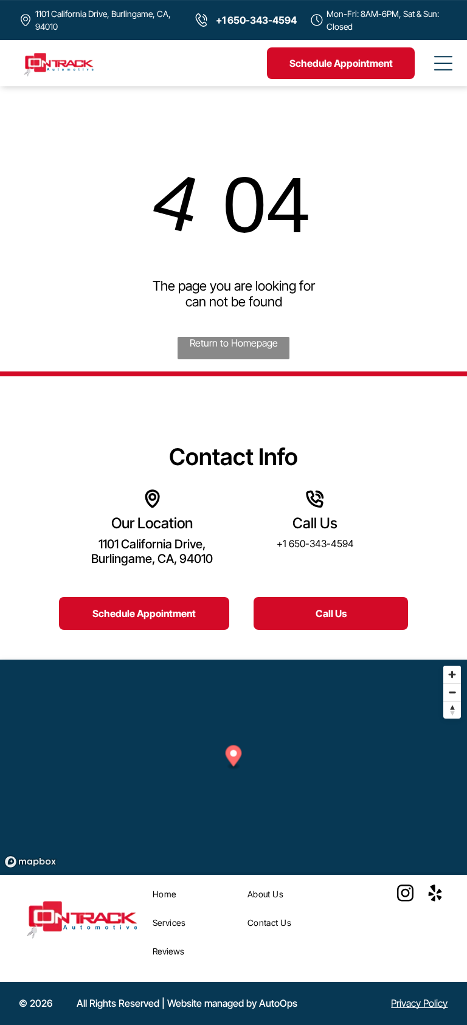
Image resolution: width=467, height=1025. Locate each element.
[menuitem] (196, 894)
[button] (234, 757)
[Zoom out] (452, 692)
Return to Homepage (234, 343)
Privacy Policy (419, 1003)
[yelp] (434, 894)
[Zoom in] (452, 674)
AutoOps (278, 1003)
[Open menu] (443, 63)
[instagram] (405, 894)
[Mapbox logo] (30, 862)
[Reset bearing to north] (452, 710)
